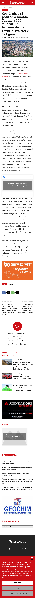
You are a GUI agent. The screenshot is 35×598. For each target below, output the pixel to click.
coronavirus (11, 284)
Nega (17, 588)
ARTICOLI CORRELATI (10, 353)
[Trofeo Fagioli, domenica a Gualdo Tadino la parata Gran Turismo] (7, 376)
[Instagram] (13, 344)
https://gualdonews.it (17, 336)
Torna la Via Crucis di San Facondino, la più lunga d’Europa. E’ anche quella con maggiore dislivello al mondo (23, 364)
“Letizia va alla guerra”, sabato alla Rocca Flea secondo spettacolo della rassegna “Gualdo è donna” (17, 481)
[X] (8, 292)
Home (3, 7)
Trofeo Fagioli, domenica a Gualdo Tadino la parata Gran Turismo (22, 377)
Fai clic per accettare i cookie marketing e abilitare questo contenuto (17, 186)
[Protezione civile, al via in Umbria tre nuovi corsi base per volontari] (7, 387)
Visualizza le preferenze (17, 593)
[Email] (17, 292)
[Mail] (17, 344)
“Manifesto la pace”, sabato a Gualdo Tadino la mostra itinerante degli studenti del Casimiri (17, 488)
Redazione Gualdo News (11, 37)
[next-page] (6, 395)
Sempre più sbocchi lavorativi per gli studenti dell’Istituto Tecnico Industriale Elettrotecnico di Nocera (9, 309)
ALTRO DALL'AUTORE (10, 356)
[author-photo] (17, 331)
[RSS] (19, 548)
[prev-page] (3, 395)
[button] (32, 559)
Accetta (17, 583)
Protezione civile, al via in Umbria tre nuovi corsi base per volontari (22, 387)
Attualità (9, 7)
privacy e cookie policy (13, 570)
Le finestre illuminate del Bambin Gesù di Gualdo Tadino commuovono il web (25, 308)
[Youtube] (25, 344)
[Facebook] (4, 292)
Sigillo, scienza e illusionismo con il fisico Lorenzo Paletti (15, 474)
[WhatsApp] (13, 292)
